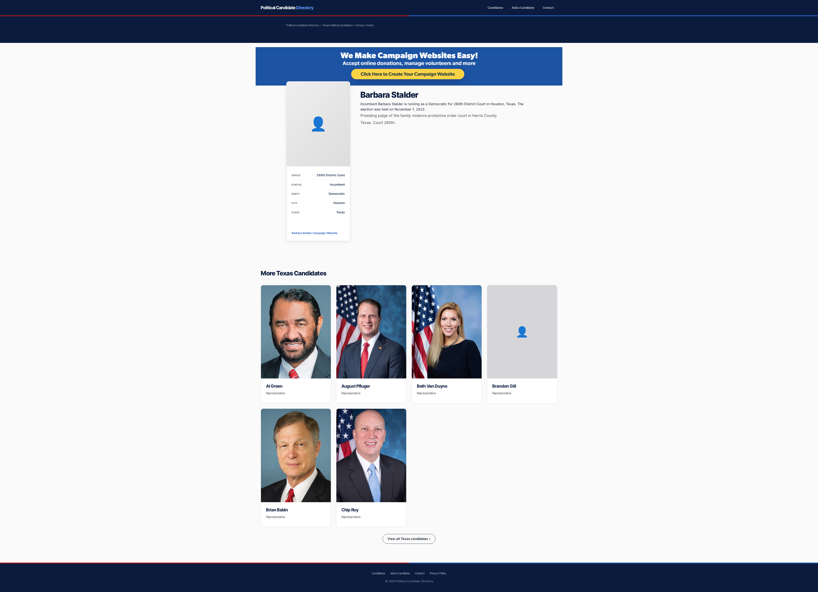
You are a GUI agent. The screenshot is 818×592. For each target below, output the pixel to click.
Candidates (495, 7)
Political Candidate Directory (302, 25)
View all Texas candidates (409, 539)
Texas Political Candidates (337, 25)
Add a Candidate (523, 7)
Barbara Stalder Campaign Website (314, 233)
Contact (548, 7)
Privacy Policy (438, 573)
